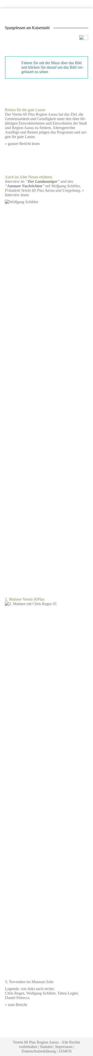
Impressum (63, 1047)
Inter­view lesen (17, 195)
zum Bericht (17, 1005)
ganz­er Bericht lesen (24, 144)
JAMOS (65, 1051)
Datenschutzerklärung (39, 1051)
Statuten (46, 1047)
